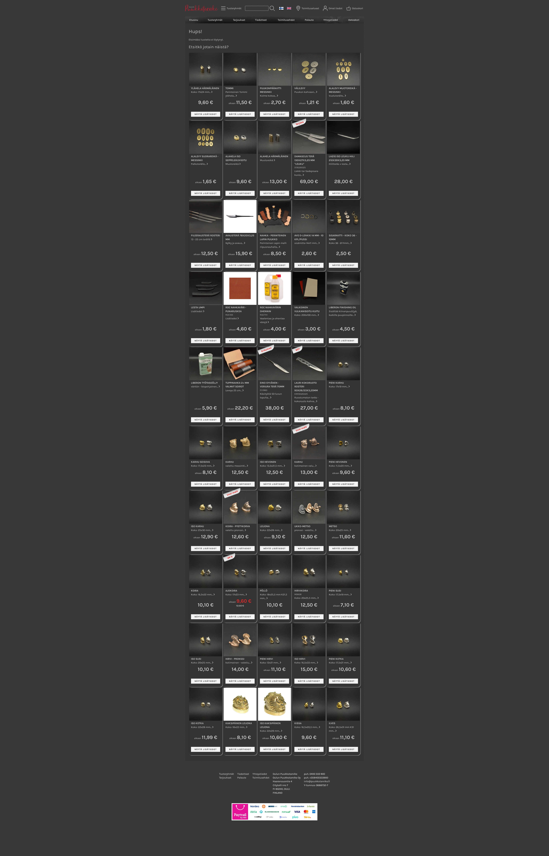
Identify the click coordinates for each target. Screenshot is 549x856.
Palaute (309, 19)
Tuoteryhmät (215, 19)
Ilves (332, 723)
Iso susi (196, 658)
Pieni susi (335, 590)
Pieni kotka (336, 658)
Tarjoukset (239, 19)
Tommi (229, 88)
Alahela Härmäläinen (274, 156)
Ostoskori (353, 19)
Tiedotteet (261, 19)
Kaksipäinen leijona (238, 723)
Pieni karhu (336, 382)
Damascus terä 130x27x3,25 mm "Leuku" (304, 160)
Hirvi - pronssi (234, 658)
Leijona (265, 526)
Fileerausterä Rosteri (205, 235)
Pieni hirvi (266, 658)
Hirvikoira (301, 590)
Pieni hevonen (338, 461)
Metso (333, 526)
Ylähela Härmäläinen (205, 88)
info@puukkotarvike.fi (317, 781)
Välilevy (299, 88)
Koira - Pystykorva (237, 526)
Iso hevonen (268, 461)
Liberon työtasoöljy (204, 382)
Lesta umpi (198, 307)
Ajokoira (231, 590)
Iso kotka (197, 723)
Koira (194, 590)
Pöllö (263, 590)
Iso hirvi (299, 658)
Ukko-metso (302, 526)
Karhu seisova (200, 461)
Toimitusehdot (286, 19)
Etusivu (193, 19)
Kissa (298, 723)
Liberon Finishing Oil (342, 307)
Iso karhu (197, 526)
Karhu (229, 461)
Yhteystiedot (330, 19)
